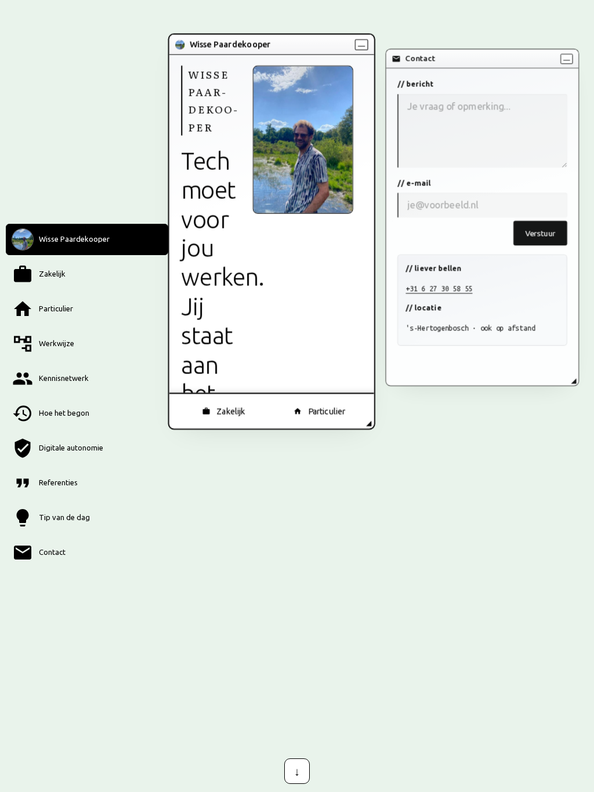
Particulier (327, 411)
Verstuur (540, 232)
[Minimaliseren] (361, 44)
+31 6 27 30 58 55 (438, 289)
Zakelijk (230, 411)
